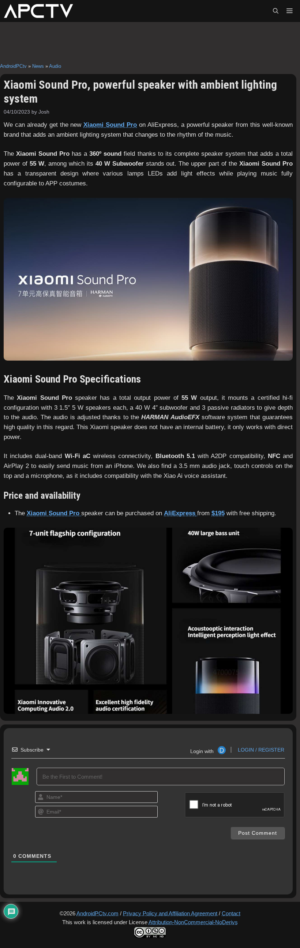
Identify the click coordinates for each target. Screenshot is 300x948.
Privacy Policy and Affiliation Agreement (170, 913)
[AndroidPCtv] (38, 11)
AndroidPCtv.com (97, 913)
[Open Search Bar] (276, 11)
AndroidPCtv (13, 66)
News (38, 66)
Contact (231, 913)
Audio (55, 66)
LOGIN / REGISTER (260, 750)
